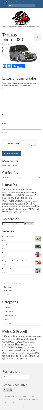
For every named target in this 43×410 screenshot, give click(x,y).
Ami (23, 189)
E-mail (4, 123)
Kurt (7, 44)
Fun (18, 197)
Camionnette (23, 192)
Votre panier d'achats (16, 2)
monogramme (8, 204)
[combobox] (21, 177)
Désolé (27, 195)
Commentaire (6, 89)
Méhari (17, 204)
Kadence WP (27, 406)
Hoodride (26, 197)
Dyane (21, 194)
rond (24, 209)
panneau (13, 206)
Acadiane (12, 189)
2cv (5, 189)
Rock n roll (15, 209)
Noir (22, 203)
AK (19, 190)
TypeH (15, 212)
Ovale (5, 206)
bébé (15, 192)
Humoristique (12, 200)
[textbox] (21, 177)
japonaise (25, 201)
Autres (7, 307)
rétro (31, 209)
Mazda (35, 201)
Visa (26, 212)
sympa (5, 212)
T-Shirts (8, 324)
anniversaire (37, 190)
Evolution (32, 195)
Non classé (9, 311)
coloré (6, 195)
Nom (4, 115)
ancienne (28, 190)
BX (12, 192)
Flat (4, 197)
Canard (33, 192)
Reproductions (10, 315)
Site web (4, 132)
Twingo (11, 212)
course (13, 195)
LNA (32, 201)
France (11, 198)
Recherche (29, 224)
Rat (7, 209)
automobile (6, 192)
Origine (30, 203)
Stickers (8, 319)
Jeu (29, 201)
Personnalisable (30, 206)
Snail (36, 209)
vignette (21, 212)
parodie (21, 206)
